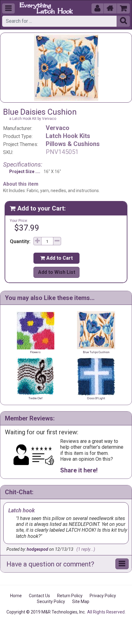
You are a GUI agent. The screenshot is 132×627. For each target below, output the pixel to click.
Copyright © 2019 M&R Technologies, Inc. (46, 611)
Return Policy (70, 595)
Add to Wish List (56, 272)
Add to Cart (56, 258)
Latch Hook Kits (68, 136)
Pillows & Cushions (73, 144)
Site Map (80, 601)
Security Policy (51, 601)
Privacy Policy (103, 595)
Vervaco (57, 128)
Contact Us (39, 595)
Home (16, 595)
